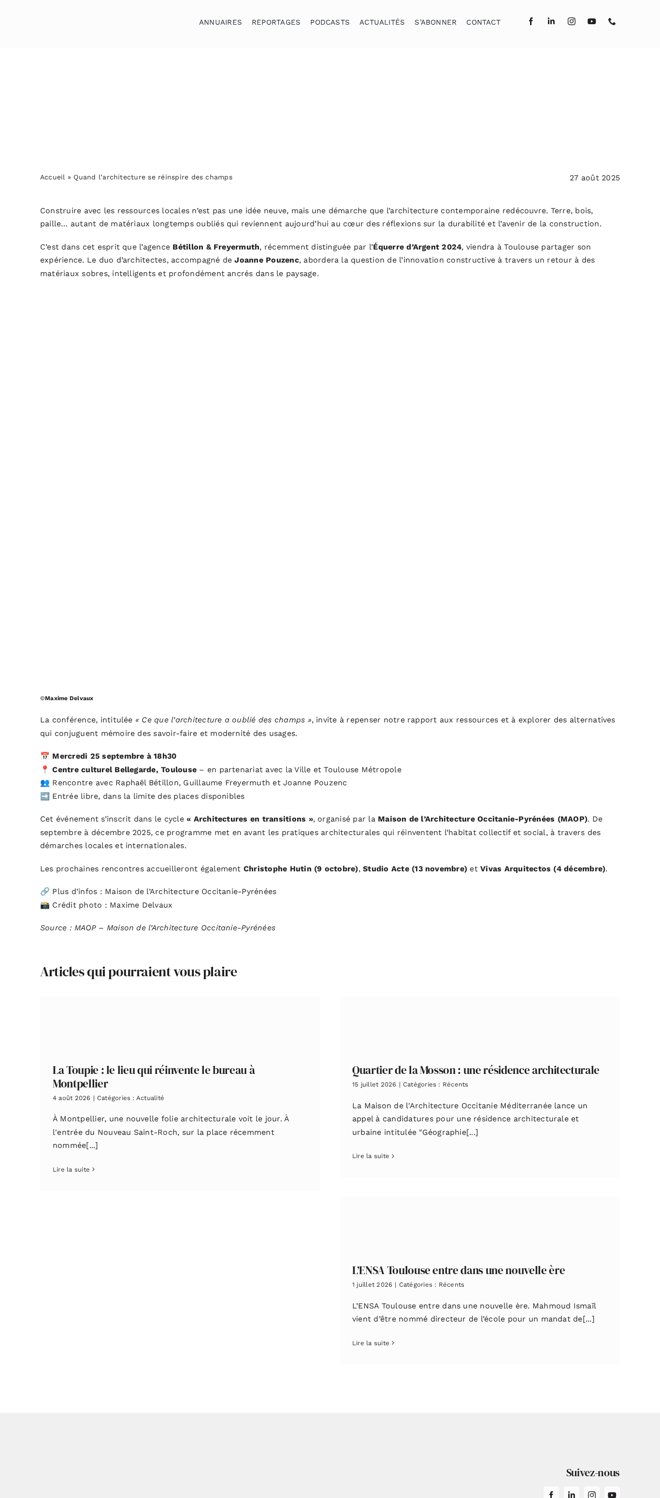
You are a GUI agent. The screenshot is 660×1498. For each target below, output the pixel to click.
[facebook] (531, 21)
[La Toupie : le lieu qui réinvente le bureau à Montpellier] (180, 1023)
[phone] (612, 21)
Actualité (150, 1097)
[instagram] (571, 21)
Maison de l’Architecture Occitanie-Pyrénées (190, 891)
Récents (456, 1084)
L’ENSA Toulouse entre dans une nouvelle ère (458, 1270)
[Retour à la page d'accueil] (89, 19)
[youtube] (592, 21)
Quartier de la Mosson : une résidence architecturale (476, 1070)
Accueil (52, 177)
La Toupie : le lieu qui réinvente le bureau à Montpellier (154, 1076)
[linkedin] (551, 21)
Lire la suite (71, 1169)
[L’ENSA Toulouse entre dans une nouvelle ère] (479, 1223)
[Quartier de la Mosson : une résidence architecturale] (479, 1023)
